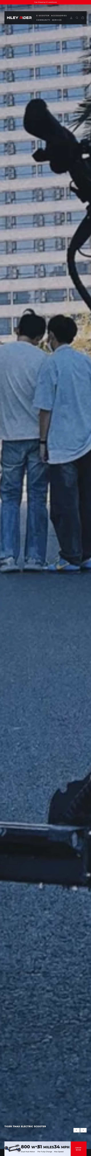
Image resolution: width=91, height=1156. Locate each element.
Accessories (59, 16)
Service (57, 20)
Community (43, 20)
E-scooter (42, 16)
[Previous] (79, 1149)
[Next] (84, 1149)
